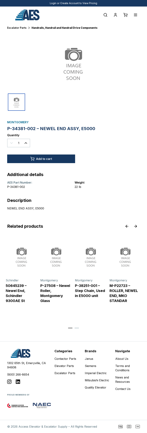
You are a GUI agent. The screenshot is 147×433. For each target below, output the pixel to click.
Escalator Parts (17, 27)
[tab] (70, 328)
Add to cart (44, 159)
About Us (121, 359)
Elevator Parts (64, 366)
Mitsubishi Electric (97, 380)
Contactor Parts (65, 359)
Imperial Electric (96, 373)
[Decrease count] (11, 143)
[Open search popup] (105, 15)
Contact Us (123, 389)
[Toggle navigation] (135, 15)
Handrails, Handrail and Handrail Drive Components (65, 27)
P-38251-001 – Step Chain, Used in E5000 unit (90, 291)
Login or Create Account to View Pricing (73, 3)
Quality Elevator (95, 387)
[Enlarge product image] (16, 102)
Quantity (13, 135)
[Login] (115, 15)
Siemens (90, 366)
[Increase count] (26, 143)
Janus (89, 359)
